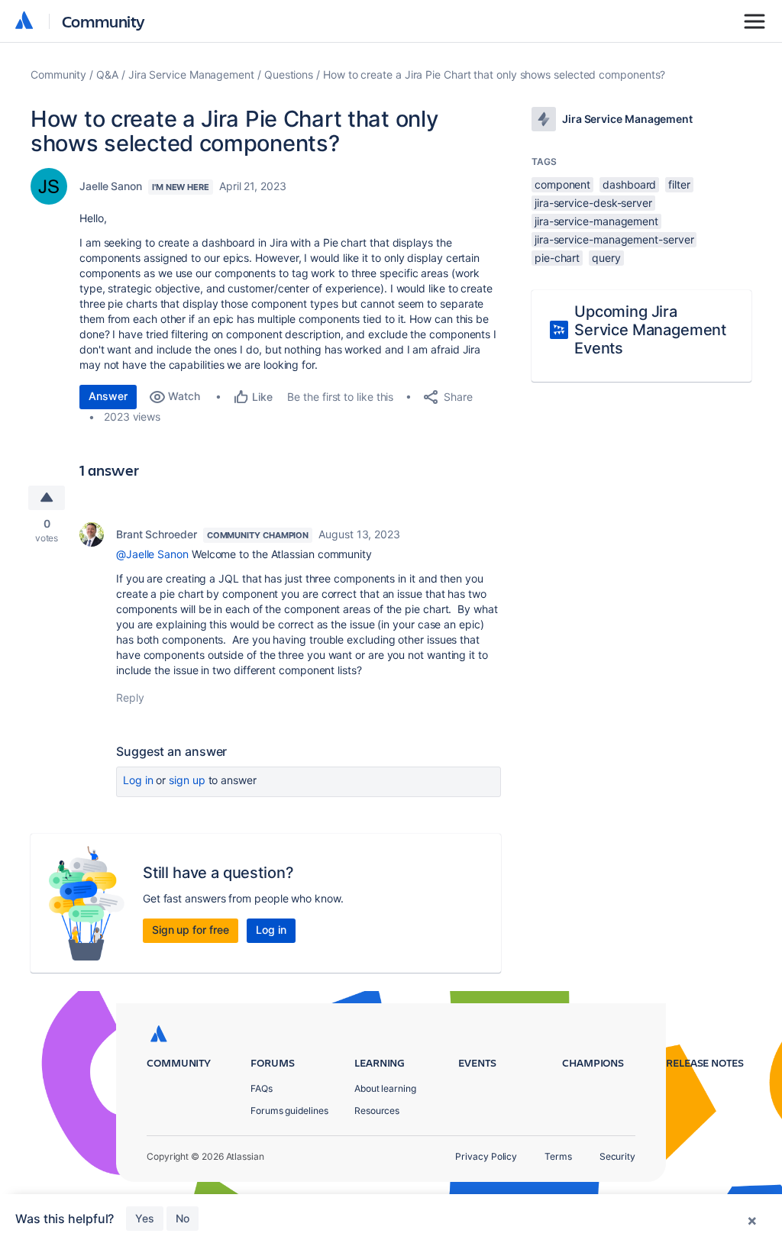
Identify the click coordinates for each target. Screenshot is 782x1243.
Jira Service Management (191, 74)
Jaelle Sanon (110, 185)
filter (679, 184)
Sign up (187, 779)
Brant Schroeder (156, 534)
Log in (138, 779)
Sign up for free (190, 929)
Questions (288, 74)
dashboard (629, 184)
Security (617, 1156)
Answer (108, 395)
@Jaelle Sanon (152, 553)
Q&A (107, 74)
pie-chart (557, 257)
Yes (144, 1218)
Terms (558, 1156)
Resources (376, 1110)
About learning (385, 1088)
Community (103, 21)
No (182, 1218)
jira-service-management (596, 221)
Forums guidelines (289, 1110)
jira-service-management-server (614, 239)
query (606, 257)
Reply (130, 697)
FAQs (261, 1088)
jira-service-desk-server (593, 202)
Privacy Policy (486, 1156)
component (562, 184)
